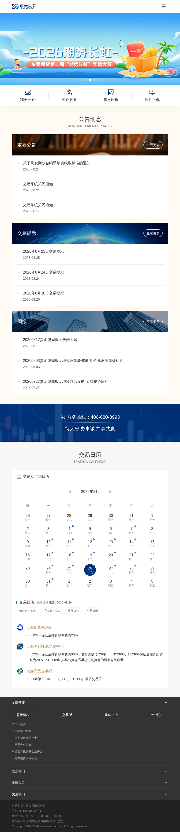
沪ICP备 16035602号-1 (26, 811)
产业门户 (157, 715)
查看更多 (153, 145)
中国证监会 (19, 724)
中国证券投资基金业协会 (27, 751)
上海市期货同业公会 (24, 758)
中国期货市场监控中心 (26, 737)
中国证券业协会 (21, 744)
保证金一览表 (27, 610)
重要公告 (73, 610)
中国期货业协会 (21, 731)
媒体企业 (111, 715)
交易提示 (92, 610)
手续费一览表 (52, 610)
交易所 (67, 715)
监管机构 (23, 715)
